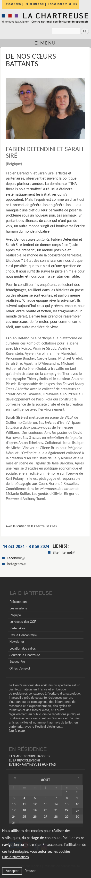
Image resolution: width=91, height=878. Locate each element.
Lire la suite (17, 730)
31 (14, 822)
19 (35, 810)
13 (45, 804)
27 (45, 816)
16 (77, 804)
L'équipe (15, 615)
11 (24, 804)
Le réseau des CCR (22, 621)
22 (66, 810)
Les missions (18, 608)
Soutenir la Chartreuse (24, 655)
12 (35, 804)
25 (24, 816)
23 (77, 811)
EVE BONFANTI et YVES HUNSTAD (32, 764)
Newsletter (16, 641)
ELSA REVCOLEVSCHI (24, 760)
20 (45, 810)
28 (56, 816)
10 (14, 804)
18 (24, 810)
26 (35, 816)
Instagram (16, 564)
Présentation (18, 601)
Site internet (62, 553)
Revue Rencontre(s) (23, 635)
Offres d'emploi (19, 668)
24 (14, 816)
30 (77, 816)
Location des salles (22, 648)
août (45, 779)
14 (56, 804)
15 (66, 804)
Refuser (30, 871)
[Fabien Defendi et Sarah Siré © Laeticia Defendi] (45, 108)
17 (14, 810)
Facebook (16, 558)
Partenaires (17, 628)
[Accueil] (45, 18)
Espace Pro (17, 661)
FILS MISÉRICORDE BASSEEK (29, 756)
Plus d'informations (15, 857)
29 (66, 816)
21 (56, 810)
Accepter (12, 871)
